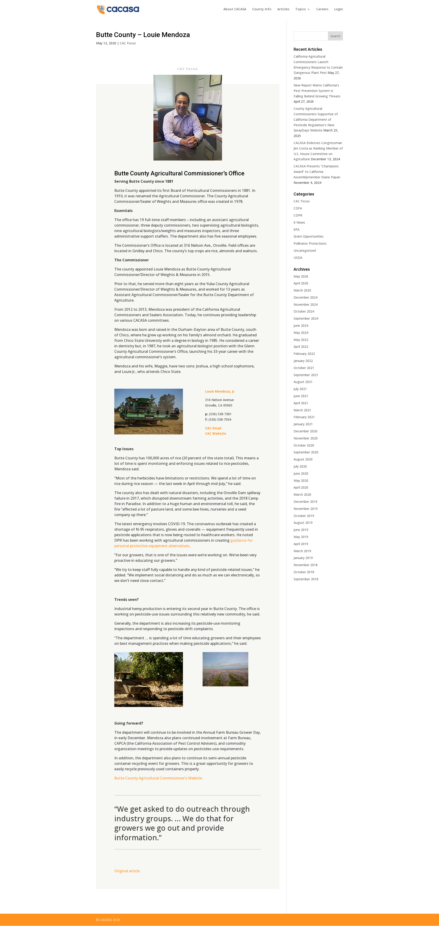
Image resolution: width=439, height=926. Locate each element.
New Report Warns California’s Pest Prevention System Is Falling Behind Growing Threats (317, 90)
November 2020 (306, 438)
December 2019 (305, 501)
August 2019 (303, 522)
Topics (300, 9)
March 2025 (302, 290)
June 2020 (301, 473)
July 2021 (300, 389)
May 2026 (301, 276)
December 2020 (305, 431)
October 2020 (304, 445)
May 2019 (301, 537)
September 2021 (306, 375)
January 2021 (303, 424)
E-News (299, 222)
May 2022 (301, 339)
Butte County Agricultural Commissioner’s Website (158, 778)
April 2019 (301, 544)
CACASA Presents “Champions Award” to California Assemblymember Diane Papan (317, 171)
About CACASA (234, 9)
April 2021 (301, 403)
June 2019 (301, 529)
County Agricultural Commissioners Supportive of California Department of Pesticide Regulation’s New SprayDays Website (316, 119)
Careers (322, 9)
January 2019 (303, 558)
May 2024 (301, 332)
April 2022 (301, 346)
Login (338, 9)
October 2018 (304, 572)
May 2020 (301, 480)
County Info (261, 9)
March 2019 (302, 551)
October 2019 (304, 516)
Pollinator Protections (310, 243)
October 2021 (304, 368)
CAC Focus (128, 43)
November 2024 (306, 304)
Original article (127, 870)
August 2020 (303, 459)
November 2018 (306, 565)
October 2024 (304, 311)
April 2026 (301, 283)
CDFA (298, 208)
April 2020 (301, 487)
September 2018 (306, 579)
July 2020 (300, 466)
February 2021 (304, 417)
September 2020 (306, 452)
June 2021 (301, 396)
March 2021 (302, 410)
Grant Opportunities (309, 236)
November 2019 (306, 508)
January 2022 (303, 361)
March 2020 (302, 494)
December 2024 (305, 297)
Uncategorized (305, 250)
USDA (298, 257)
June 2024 (301, 325)
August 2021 (303, 382)
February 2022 (304, 353)
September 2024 (306, 318)
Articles (283, 9)
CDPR (298, 215)
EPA (297, 229)
